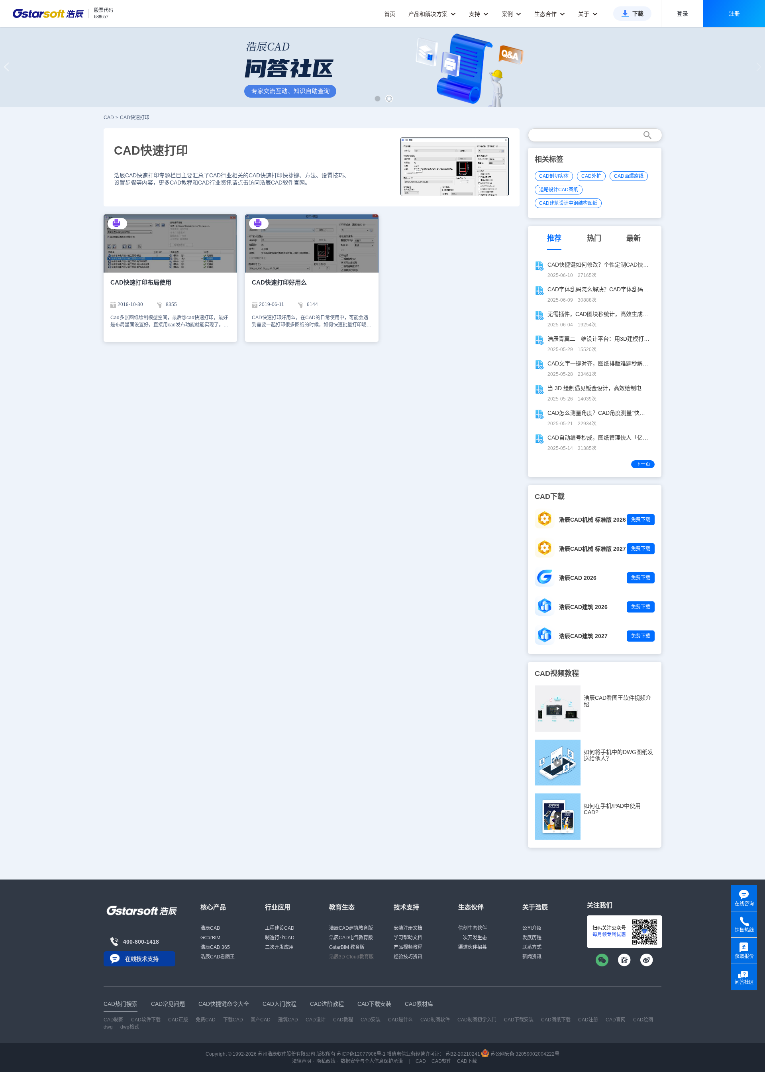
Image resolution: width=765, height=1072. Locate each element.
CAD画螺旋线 (628, 176)
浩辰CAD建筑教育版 (351, 928)
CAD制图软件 (435, 1020)
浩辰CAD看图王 (217, 957)
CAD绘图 (643, 1020)
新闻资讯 (531, 957)
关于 (584, 14)
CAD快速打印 (134, 117)
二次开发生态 (472, 937)
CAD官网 (616, 1020)
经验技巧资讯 (408, 957)
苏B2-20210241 (462, 1054)
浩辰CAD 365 (215, 947)
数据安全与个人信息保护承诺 (372, 1061)
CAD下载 (467, 1061)
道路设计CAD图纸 (558, 189)
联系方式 (531, 947)
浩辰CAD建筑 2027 (583, 636)
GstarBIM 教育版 (347, 947)
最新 (633, 238)
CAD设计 (316, 1020)
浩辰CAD (210, 928)
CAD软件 (441, 1061)
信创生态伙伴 (472, 928)
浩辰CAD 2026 (577, 578)
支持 (475, 14)
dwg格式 (129, 1027)
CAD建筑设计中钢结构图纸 (568, 203)
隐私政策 (325, 1061)
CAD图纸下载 (556, 1020)
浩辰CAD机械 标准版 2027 (592, 549)
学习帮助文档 (408, 937)
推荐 (554, 238)
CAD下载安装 (519, 1020)
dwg (108, 1027)
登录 (682, 13)
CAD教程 (343, 1020)
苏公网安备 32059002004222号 (524, 1054)
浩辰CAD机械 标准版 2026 (592, 519)
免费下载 (640, 519)
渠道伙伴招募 (472, 947)
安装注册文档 (408, 928)
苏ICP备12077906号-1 (361, 1054)
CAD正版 (178, 1020)
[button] (378, 99)
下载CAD (233, 1020)
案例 (508, 14)
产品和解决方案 (428, 14)
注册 (734, 13)
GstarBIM (210, 937)
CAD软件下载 (146, 1020)
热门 (594, 238)
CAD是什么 (400, 1020)
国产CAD (261, 1020)
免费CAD (206, 1020)
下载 (637, 13)
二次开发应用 (279, 947)
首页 (389, 14)
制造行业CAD (279, 937)
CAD (109, 117)
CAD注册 (588, 1020)
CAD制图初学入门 (476, 1020)
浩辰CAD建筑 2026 (583, 607)
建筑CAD (288, 1020)
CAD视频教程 (557, 673)
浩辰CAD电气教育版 (351, 937)
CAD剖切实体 (554, 176)
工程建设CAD (279, 928)
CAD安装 (371, 1020)
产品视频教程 (408, 947)
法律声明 (301, 1061)
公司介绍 (531, 928)
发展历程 (531, 937)
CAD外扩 (591, 176)
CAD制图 (114, 1020)
